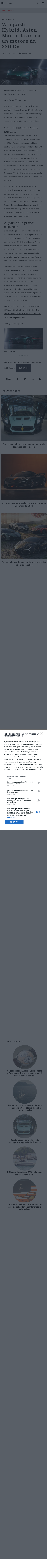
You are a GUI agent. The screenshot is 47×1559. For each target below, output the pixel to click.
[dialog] (23, 779)
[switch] (38, 783)
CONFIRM (14, 822)
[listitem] (23, 777)
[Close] (42, 734)
